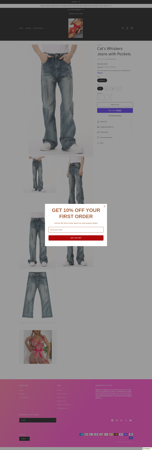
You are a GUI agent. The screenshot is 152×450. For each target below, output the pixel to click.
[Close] (104, 206)
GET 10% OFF (76, 238)
